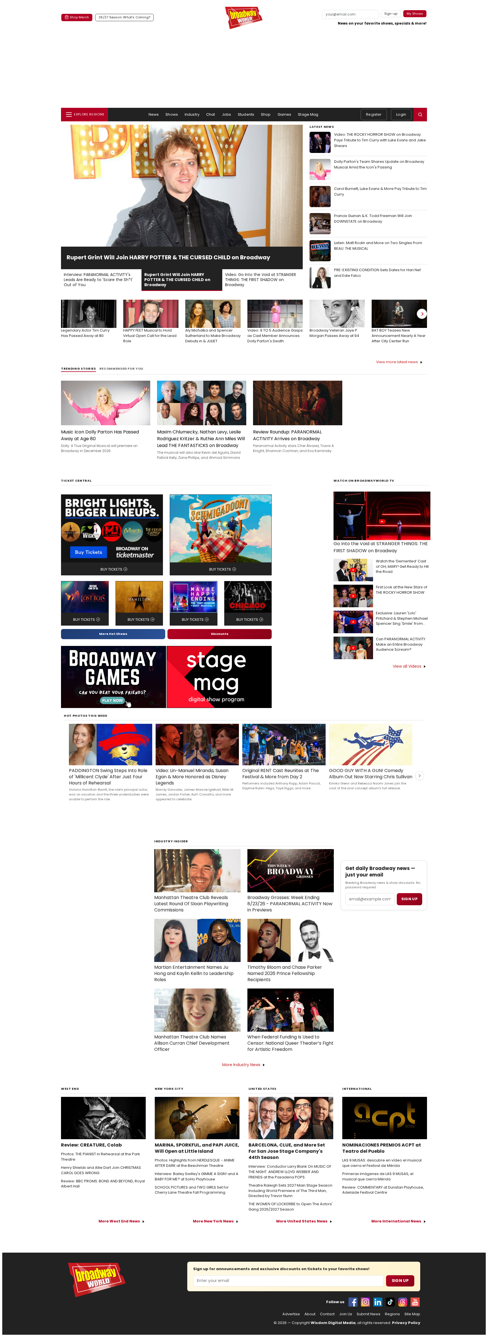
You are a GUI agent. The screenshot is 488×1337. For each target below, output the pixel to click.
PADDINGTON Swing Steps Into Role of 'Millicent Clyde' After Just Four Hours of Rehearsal (108, 777)
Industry (192, 114)
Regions (392, 1314)
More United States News (302, 1221)
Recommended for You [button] (121, 369)
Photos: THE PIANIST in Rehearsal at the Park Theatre (100, 1157)
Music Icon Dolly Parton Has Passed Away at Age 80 (100, 435)
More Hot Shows (113, 634)
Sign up (409, 899)
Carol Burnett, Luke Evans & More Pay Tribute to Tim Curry (380, 191)
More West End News (119, 1221)
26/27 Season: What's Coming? (124, 17)
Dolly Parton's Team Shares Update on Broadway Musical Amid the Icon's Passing (379, 164)
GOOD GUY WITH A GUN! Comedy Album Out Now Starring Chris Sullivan (370, 774)
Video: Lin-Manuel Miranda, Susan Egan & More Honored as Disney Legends (192, 777)
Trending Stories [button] (78, 369)
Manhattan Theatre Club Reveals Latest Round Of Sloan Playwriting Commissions (191, 904)
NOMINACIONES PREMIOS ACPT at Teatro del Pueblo (381, 1148)
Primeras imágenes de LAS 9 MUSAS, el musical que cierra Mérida (377, 1176)
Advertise (291, 1314)
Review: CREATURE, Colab (91, 1145)
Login (401, 114)
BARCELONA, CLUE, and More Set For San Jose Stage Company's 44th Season (287, 1151)
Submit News (368, 1314)
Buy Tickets (111, 569)
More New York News (213, 1221)
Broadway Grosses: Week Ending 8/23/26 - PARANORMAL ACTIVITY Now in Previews (289, 904)
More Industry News (241, 1065)
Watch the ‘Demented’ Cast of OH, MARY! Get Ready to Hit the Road (402, 567)
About (309, 1314)
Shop (266, 114)
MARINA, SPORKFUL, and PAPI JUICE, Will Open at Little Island (197, 1148)
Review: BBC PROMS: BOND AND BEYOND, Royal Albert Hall (103, 1184)
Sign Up (400, 1280)
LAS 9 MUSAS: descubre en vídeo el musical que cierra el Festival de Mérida (382, 1163)
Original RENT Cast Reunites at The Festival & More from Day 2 (280, 774)
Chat (210, 114)
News (154, 114)
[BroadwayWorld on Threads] (403, 1302)
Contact (327, 1314)
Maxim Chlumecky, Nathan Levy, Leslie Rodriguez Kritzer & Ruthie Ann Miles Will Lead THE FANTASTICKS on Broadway (201, 439)
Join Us (345, 1314)
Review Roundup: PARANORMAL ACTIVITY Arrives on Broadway (287, 435)
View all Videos (407, 666)
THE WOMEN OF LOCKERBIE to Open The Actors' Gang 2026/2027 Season (291, 1207)
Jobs (226, 114)
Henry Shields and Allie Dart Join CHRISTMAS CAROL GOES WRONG (101, 1170)
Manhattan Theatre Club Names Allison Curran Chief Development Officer (192, 1043)
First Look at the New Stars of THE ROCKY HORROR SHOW (401, 590)
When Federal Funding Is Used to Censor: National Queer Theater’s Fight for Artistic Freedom (290, 1043)
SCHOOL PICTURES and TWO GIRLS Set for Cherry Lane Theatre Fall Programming (192, 1190)
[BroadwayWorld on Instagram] (365, 1302)
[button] (420, 114)
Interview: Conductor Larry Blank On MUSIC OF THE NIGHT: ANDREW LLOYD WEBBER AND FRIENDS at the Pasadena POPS (290, 1172)
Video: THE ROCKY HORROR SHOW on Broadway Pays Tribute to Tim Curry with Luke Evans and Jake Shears (380, 140)
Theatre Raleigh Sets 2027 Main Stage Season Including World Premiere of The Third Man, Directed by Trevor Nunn (290, 1191)
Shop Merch (79, 17)
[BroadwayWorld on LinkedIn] (378, 1302)
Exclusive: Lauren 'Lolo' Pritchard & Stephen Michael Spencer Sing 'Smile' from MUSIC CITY (402, 619)
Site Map (412, 1314)
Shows (171, 114)
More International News (396, 1221)
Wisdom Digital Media (333, 1322)
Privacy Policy (406, 1322)
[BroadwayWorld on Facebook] (353, 1302)
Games (284, 114)
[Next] (422, 314)
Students (246, 114)
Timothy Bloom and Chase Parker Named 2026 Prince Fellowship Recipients (284, 973)
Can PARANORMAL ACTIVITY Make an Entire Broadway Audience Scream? (400, 644)
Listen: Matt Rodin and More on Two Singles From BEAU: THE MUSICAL (378, 245)
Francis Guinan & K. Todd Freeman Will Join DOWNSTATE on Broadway (373, 218)
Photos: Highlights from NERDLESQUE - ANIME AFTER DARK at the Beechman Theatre (195, 1163)
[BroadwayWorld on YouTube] (415, 1302)
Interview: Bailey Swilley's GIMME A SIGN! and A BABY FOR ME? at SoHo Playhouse (196, 1176)
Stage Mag (308, 114)
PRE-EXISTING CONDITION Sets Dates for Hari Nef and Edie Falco (377, 272)
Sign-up (391, 13)
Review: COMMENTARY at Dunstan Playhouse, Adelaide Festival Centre (383, 1190)
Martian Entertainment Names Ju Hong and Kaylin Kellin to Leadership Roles (194, 973)
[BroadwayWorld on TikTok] (390, 1302)
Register (374, 114)
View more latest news (397, 362)
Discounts (219, 634)
